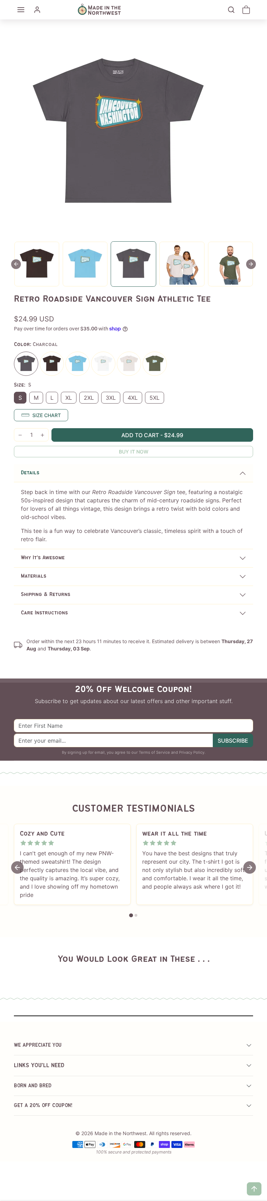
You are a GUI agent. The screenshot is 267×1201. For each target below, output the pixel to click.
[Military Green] (155, 364)
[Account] (37, 9)
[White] (103, 364)
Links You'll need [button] (39, 1066)
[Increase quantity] (42, 435)
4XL (133, 397)
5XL (154, 397)
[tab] (131, 915)
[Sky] (77, 364)
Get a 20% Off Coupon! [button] (43, 1105)
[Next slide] (251, 264)
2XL (89, 397)
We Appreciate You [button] (38, 1045)
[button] (21, 9)
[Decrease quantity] (20, 435)
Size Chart (46, 415)
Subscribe (233, 740)
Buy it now (133, 452)
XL (68, 397)
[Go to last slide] (17, 867)
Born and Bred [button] (32, 1085)
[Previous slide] (16, 264)
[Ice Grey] (129, 364)
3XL (111, 397)
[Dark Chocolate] (52, 364)
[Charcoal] (26, 364)
